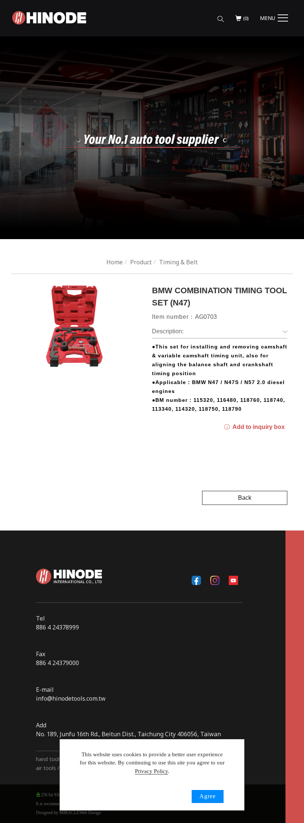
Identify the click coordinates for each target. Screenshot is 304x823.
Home (114, 262)
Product (141, 262)
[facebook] (196, 580)
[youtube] (233, 580)
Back (244, 498)
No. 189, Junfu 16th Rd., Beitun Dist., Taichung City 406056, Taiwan (128, 734)
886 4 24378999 (57, 627)
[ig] (214, 580)
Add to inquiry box (258, 427)
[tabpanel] (152, 137)
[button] (220, 16)
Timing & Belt (178, 262)
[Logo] (49, 17)
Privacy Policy (151, 771)
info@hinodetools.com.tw (71, 698)
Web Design (90, 812)
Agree (207, 796)
